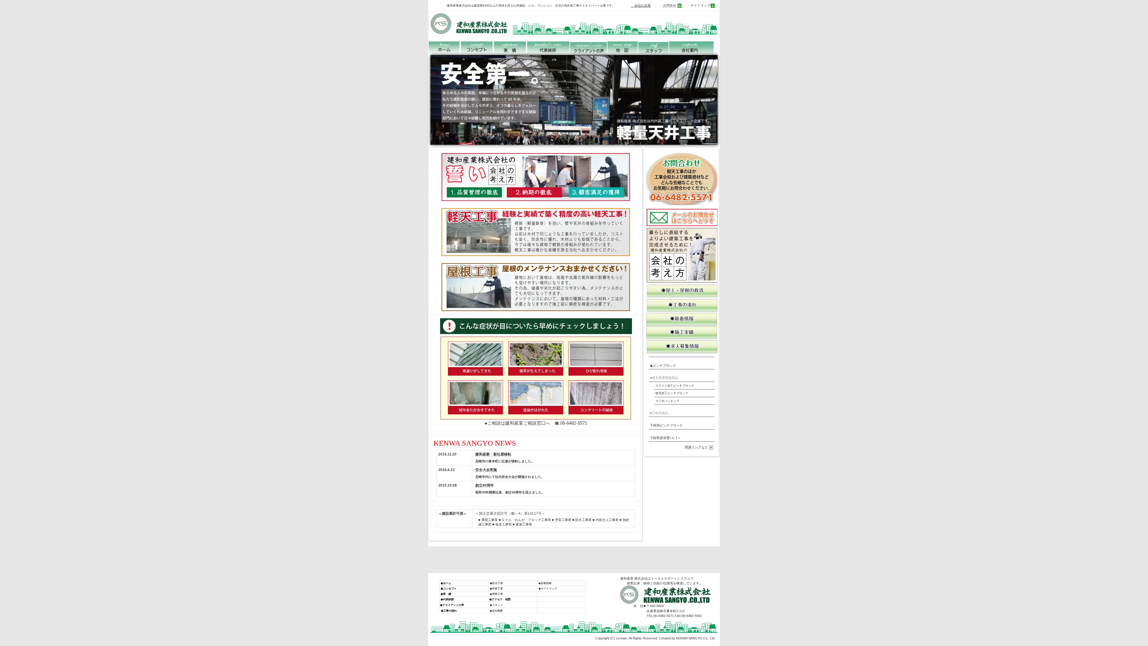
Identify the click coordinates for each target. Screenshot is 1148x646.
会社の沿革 (641, 5)
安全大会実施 (486, 470)
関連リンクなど (696, 447)
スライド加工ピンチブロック (674, 385)
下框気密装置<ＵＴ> (665, 438)
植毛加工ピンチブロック (671, 393)
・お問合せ (668, 5)
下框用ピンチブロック (666, 425)
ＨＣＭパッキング (667, 401)
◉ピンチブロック (663, 365)
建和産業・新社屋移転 (493, 454)
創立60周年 (484, 485)
